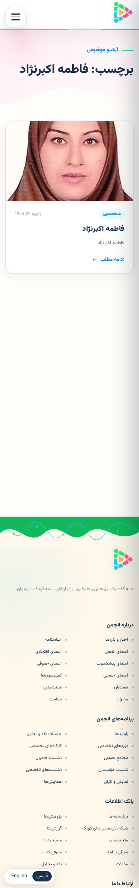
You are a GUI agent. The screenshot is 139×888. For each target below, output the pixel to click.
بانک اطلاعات (119, 802)
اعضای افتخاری (49, 651)
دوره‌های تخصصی (113, 745)
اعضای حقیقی (115, 675)
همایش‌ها (53, 781)
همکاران (121, 687)
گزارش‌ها (54, 828)
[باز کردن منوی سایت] (15, 17)
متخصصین (111, 214)
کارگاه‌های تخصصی (45, 745)
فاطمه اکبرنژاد (103, 229)
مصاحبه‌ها (52, 840)
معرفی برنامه (117, 852)
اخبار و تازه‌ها (116, 639)
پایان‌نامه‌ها (118, 816)
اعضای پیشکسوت (112, 663)
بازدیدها (121, 733)
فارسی (42, 876)
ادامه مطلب (112, 260)
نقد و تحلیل (51, 864)
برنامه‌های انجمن (115, 719)
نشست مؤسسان (113, 769)
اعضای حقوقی (49, 663)
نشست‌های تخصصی (44, 769)
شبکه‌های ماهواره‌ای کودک (105, 828)
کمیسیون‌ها (51, 675)
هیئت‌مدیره (52, 687)
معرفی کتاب (52, 852)
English (19, 876)
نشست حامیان (49, 757)
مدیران (122, 699)
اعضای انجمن (116, 651)
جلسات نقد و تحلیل (44, 733)
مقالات (122, 864)
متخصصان (118, 840)
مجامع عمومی (116, 757)
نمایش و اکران (116, 781)
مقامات (55, 699)
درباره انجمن (120, 625)
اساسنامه (53, 639)
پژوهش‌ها (53, 816)
